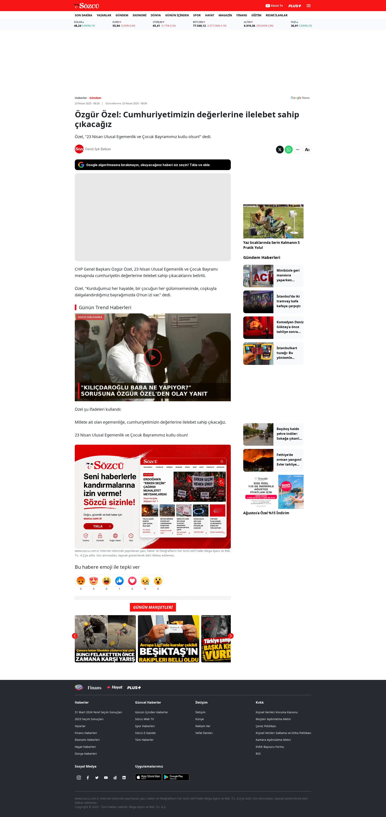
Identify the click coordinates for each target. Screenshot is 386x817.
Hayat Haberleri (85, 747)
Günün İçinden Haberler (151, 712)
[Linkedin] (124, 778)
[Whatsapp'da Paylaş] (289, 150)
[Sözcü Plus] (134, 687)
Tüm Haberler (144, 740)
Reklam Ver (202, 726)
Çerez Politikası (266, 726)
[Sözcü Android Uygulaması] (175, 777)
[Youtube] (106, 778)
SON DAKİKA (83, 15)
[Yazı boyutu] (307, 150)
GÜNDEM (122, 15)
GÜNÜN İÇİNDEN (177, 15)
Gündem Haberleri (261, 257)
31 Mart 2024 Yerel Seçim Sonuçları (98, 712)
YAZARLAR (104, 15)
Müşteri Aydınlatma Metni (273, 719)
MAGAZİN (225, 15)
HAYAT (209, 15)
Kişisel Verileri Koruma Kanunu (277, 712)
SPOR (197, 15)
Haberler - (82, 98)
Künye (199, 719)
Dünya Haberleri (86, 753)
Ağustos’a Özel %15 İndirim (266, 513)
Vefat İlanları (204, 733)
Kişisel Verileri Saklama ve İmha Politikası (283, 733)
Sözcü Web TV (144, 719)
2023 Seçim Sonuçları (89, 719)
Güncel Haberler (148, 702)
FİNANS (241, 15)
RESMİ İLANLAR (276, 15)
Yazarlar (80, 726)
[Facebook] (88, 778)
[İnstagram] (79, 778)
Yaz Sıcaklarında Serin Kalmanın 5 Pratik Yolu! (271, 245)
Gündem (95, 98)
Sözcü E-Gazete (145, 733)
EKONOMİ (139, 15)
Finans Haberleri (86, 733)
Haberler (82, 702)
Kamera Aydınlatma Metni (273, 740)
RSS (258, 753)
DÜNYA (156, 15)
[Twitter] (97, 778)
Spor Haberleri (145, 726)
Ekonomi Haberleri (87, 740)
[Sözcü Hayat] (114, 687)
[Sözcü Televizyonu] (79, 687)
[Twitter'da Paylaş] (280, 150)
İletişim (200, 712)
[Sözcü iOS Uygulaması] (148, 777)
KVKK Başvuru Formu (270, 747)
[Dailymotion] (115, 778)
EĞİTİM (256, 15)
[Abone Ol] (300, 98)
